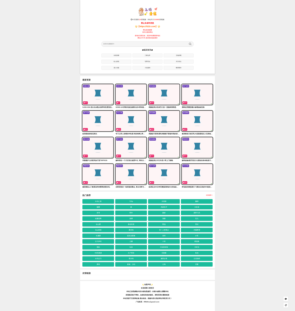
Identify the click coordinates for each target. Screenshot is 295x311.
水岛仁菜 (98, 201)
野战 (164, 224)
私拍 (196, 253)
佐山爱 (98, 224)
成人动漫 (116, 68)
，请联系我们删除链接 (161, 295)
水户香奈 (131, 253)
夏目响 (131, 230)
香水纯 (131, 258)
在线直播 (116, 55)
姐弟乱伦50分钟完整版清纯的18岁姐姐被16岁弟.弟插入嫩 (169, 187)
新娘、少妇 (131, 264)
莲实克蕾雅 (131, 236)
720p (131, 201)
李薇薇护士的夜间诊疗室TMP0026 (94, 160)
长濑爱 (98, 236)
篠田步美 (164, 258)
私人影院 (116, 61)
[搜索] (190, 44)
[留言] (285, 299)
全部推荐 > (209, 195)
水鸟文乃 (98, 258)
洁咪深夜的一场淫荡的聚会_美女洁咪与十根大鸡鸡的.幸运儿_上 (138, 187)
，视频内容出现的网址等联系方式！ (159, 298)
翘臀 (98, 207)
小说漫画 (147, 68)
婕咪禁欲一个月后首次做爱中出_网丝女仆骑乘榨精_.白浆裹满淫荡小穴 (141, 160)
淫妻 (196, 264)
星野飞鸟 (197, 213)
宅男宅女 (147, 61)
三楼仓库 (147, 55)
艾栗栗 (164, 253)
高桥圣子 (164, 207)
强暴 (164, 218)
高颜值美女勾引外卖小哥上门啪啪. (161, 160)
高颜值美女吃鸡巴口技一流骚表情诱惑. (163, 107)
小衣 (164, 241)
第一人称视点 (164, 230)
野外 (131, 213)
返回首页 (147, 50)
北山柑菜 (98, 230)
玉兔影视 (178, 55)
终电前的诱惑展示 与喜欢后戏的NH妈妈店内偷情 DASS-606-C (204, 187)
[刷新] (285, 305)
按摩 (131, 218)
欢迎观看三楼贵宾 (147, 288)
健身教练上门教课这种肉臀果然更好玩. (96, 187)
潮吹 (98, 247)
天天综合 (178, 61)
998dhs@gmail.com (151, 302)
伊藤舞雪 (197, 230)
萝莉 (98, 264)
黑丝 (196, 224)
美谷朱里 (131, 224)
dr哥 (196, 236)
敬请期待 (178, 68)
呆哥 (98, 213)
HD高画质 (98, 253)
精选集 (196, 241)
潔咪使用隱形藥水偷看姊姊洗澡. (193, 107)
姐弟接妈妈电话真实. (89, 134)
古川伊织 (98, 241)
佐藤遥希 (98, 218)
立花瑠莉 (197, 258)
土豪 (131, 241)
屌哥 (164, 236)
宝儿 (196, 218)
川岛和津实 (164, 247)
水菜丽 (164, 201)
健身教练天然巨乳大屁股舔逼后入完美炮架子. (198, 134)
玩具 (131, 247)
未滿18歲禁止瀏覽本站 (160, 291)
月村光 (196, 247)
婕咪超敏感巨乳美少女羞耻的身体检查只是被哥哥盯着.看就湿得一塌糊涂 (208, 160)
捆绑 (196, 201)
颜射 (164, 213)
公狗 (164, 264)
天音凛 (196, 207)
